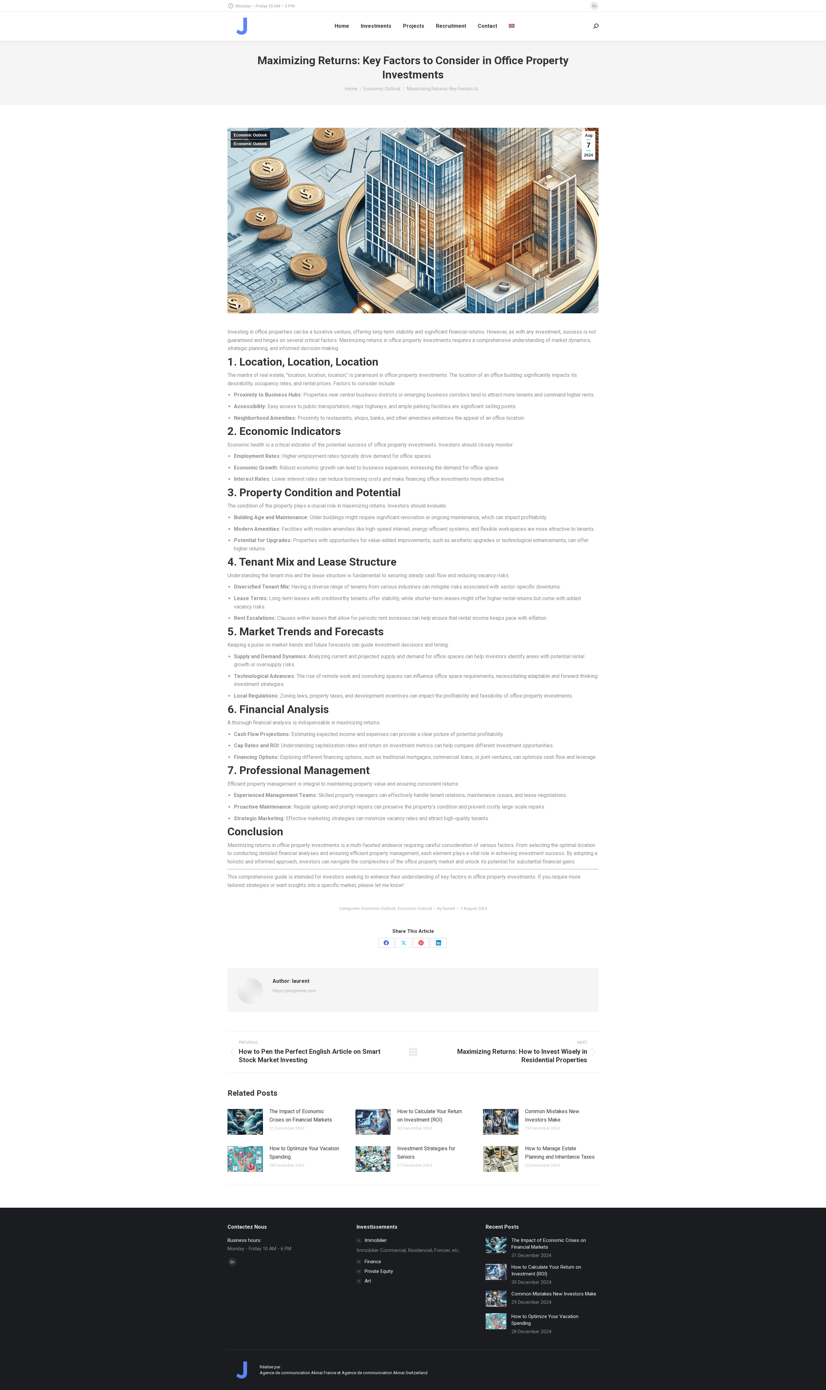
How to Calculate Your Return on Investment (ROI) (429, 1115)
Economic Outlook (250, 135)
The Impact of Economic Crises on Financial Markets (300, 1115)
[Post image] (245, 1122)
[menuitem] (512, 26)
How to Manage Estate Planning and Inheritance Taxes (560, 1152)
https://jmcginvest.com (294, 990)
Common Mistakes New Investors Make (552, 1115)
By (446, 908)
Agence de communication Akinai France (298, 1372)
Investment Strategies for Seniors (426, 1152)
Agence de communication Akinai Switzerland (385, 1372)
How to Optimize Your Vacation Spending (304, 1152)
